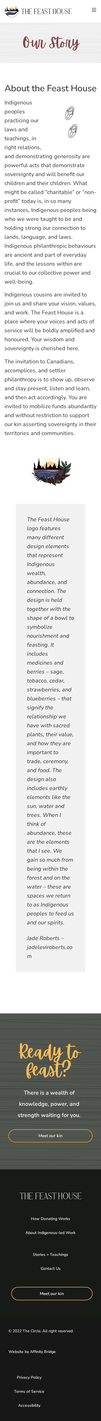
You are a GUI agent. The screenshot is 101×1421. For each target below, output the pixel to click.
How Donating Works (50, 1218)
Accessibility (29, 1405)
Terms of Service (29, 1391)
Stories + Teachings (50, 1254)
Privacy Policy (29, 1377)
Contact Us (51, 1268)
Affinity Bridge (43, 1351)
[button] (94, 11)
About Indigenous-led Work (50, 1232)
